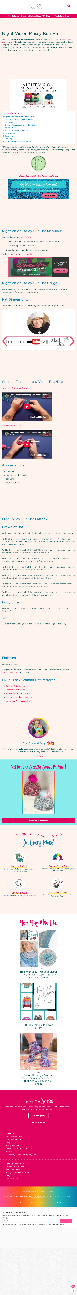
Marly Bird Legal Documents (40, 1202)
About (9, 1152)
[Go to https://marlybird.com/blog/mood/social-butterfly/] (58, 862)
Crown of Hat (10, 133)
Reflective (26, 237)
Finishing (8, 139)
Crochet (38, 1022)
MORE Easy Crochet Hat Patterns (19, 141)
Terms (27, 1202)
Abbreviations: (11, 128)
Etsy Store (10, 1176)
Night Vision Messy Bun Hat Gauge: (19, 119)
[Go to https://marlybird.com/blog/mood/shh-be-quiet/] (58, 888)
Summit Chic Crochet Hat (17, 686)
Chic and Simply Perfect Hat (19, 697)
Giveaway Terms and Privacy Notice (22, 1155)
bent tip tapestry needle (21, 254)
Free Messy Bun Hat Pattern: (16, 130)
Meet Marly (38, 756)
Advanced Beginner (41, 968)
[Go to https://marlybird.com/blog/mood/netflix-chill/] (19, 862)
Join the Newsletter (15, 1167)
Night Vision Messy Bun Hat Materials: (19, 117)
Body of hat (9, 136)
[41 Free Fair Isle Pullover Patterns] (38, 1001)
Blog (8, 1143)
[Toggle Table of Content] (70, 113)
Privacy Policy (19, 1202)
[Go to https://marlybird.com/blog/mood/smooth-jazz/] (19, 888)
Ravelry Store (12, 1179)
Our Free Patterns (14, 1140)
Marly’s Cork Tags (10, 673)
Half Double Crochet (12, 426)
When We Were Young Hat (18, 701)
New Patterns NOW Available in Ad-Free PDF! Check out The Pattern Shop (38, 16)
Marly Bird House (13, 1146)
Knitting (31, 968)
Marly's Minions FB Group (17, 1173)
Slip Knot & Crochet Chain (15, 388)
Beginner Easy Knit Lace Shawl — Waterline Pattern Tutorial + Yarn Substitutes (38, 975)
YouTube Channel (14, 1170)
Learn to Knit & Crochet (17, 1149)
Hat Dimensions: (11, 122)
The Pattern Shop (14, 1137)
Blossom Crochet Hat (15, 690)
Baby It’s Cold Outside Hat (18, 694)
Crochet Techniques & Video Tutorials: (20, 125)
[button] (33, 1122)
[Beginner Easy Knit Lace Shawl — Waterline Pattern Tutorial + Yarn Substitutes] (38, 948)
